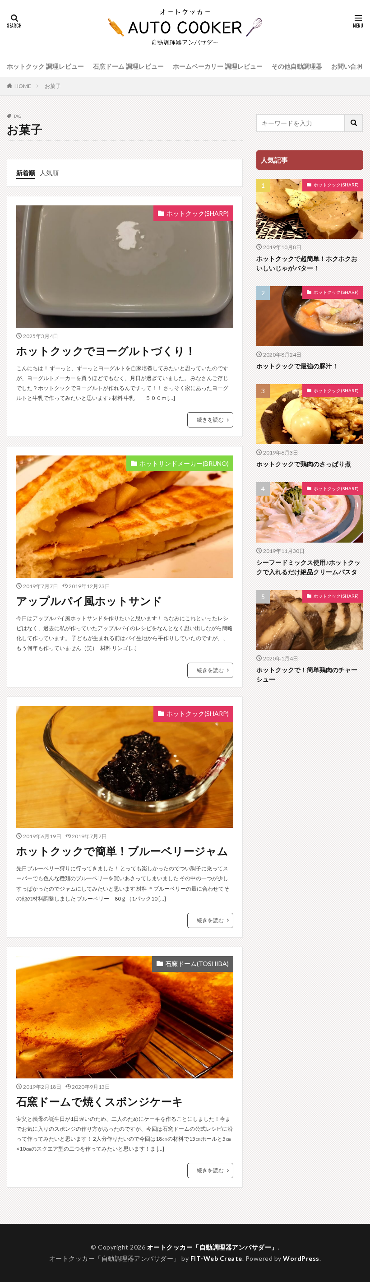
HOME (22, 86)
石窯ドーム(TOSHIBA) (197, 963)
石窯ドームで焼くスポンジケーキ (99, 1101)
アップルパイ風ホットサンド (89, 600)
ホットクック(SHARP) (197, 213)
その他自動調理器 (297, 66)
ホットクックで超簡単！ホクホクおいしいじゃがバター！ (306, 263)
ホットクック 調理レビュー (45, 66)
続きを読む (210, 419)
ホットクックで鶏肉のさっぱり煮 (303, 464)
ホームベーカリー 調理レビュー (218, 66)
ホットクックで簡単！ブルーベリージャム (122, 850)
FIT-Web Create (216, 1258)
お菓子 (53, 86)
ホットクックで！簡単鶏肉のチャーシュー (306, 674)
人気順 (49, 173)
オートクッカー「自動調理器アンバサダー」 (212, 1247)
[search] (354, 123)
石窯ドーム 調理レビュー (128, 66)
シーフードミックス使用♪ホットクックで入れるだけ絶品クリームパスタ (308, 567)
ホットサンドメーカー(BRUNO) (184, 463)
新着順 (25, 173)
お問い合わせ (350, 66)
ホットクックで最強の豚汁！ (297, 366)
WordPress (301, 1258)
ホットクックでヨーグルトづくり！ (106, 350)
